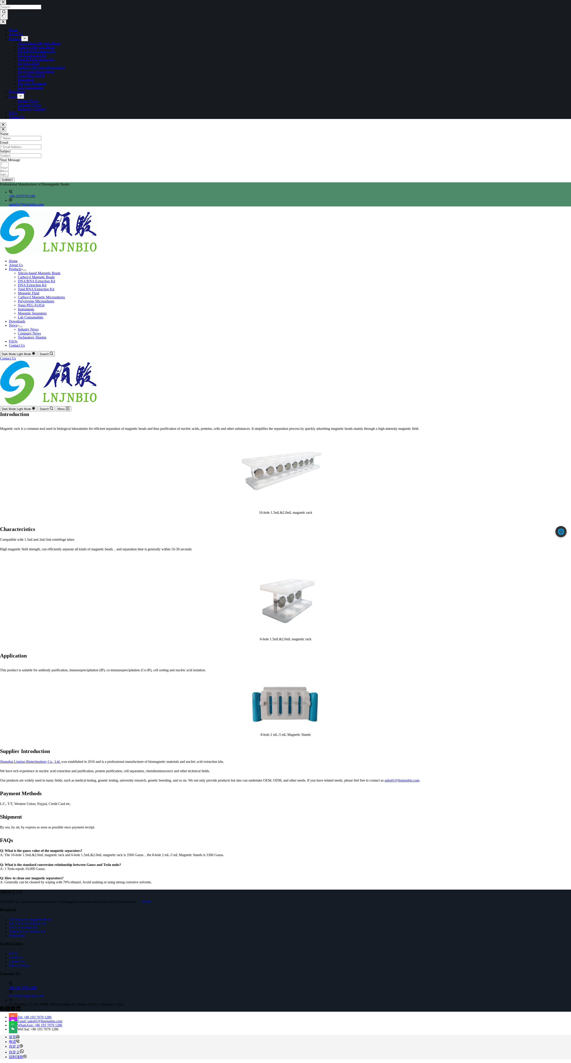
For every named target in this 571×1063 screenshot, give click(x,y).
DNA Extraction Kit (32, 285)
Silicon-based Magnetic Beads (39, 273)
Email (4, 142)
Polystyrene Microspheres (36, 301)
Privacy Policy (19, 965)
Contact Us (17, 345)
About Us (16, 265)
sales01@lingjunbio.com (26, 204)
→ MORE (144, 902)
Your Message (10, 160)
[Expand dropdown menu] (25, 270)
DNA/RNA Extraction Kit (36, 281)
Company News (29, 333)
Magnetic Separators (32, 313)
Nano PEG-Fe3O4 (31, 305)
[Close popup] (3, 125)
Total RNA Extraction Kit (36, 289)
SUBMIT (7, 180)
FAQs (13, 341)
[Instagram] (13, 1009)
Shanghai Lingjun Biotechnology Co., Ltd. (30, 761)
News (13, 325)
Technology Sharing (32, 337)
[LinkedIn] (18, 1009)
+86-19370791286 (22, 196)
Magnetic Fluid (28, 293)
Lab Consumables (30, 317)
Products (15, 269)
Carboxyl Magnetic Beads (36, 277)
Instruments (26, 309)
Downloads (17, 321)
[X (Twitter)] (8, 1009)
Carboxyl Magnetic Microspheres (41, 297)
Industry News (28, 329)
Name (4, 134)
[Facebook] (2, 1009)
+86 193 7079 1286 (23, 988)
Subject (5, 151)
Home (13, 261)
